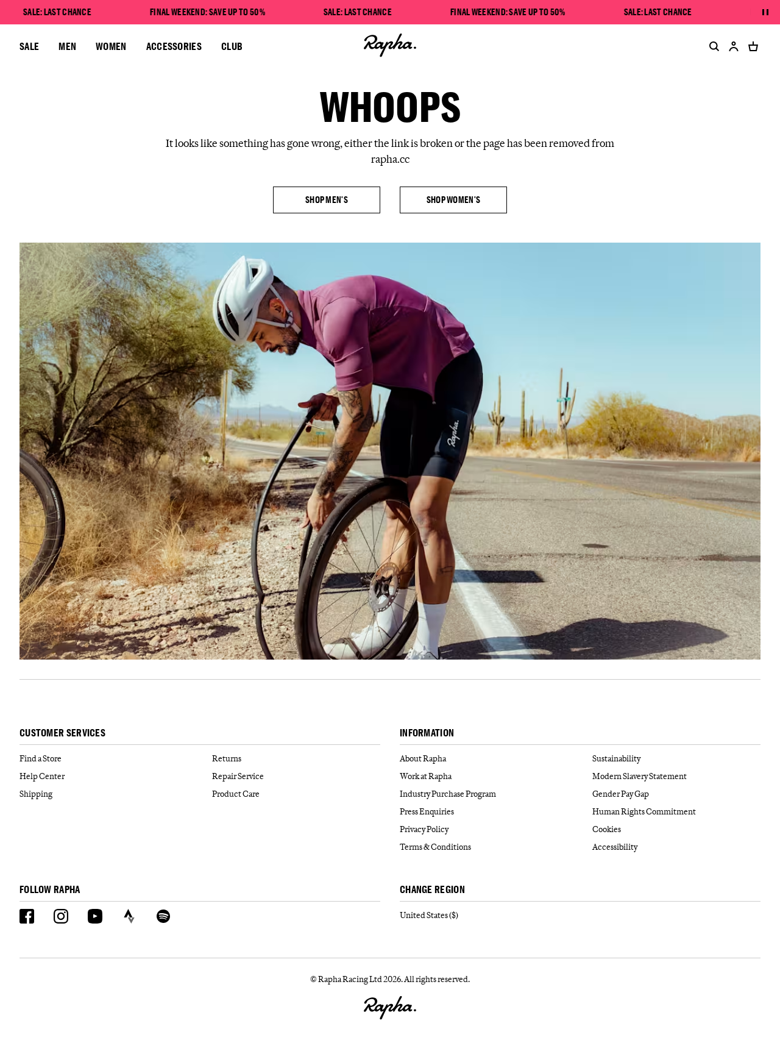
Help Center (42, 776)
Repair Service (238, 776)
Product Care (236, 794)
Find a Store (41, 758)
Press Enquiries (427, 811)
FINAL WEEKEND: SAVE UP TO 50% (207, 12)
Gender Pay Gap (620, 794)
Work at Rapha (426, 776)
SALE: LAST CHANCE (57, 12)
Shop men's (326, 199)
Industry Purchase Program (448, 794)
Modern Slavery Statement (639, 776)
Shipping (36, 794)
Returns (226, 758)
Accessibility (614, 847)
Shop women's (454, 199)
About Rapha (423, 758)
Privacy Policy (424, 829)
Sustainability (616, 758)
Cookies (606, 829)
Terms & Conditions (435, 847)
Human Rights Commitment (644, 811)
